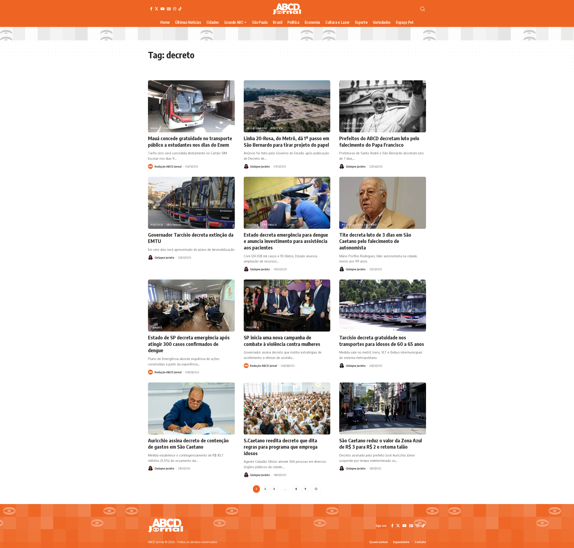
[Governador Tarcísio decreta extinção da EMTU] (191, 203)
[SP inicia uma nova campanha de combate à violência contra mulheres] (287, 305)
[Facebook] (151, 9)
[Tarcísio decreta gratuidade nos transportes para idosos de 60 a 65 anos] (382, 305)
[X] (156, 9)
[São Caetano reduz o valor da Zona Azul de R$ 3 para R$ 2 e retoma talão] (382, 408)
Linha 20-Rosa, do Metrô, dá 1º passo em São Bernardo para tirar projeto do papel (286, 141)
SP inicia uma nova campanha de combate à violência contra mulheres (282, 340)
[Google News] (169, 9)
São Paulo (173, 224)
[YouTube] (162, 9)
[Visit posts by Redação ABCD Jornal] (150, 166)
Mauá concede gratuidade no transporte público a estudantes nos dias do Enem (190, 141)
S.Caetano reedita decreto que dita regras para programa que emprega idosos (280, 446)
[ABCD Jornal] (287, 9)
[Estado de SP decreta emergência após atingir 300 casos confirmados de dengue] (191, 305)
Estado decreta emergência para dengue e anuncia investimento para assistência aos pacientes (286, 241)
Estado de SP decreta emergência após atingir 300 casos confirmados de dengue (189, 343)
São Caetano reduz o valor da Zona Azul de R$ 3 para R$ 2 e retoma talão (380, 443)
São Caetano (367, 224)
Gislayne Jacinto (260, 166)
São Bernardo (256, 128)
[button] (422, 9)
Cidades (167, 128)
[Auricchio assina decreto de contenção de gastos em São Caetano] (191, 408)
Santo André (353, 128)
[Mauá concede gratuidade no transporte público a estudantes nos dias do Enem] (191, 106)
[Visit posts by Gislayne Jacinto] (246, 166)
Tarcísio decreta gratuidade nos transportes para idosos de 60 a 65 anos (381, 340)
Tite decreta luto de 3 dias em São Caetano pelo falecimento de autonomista (375, 241)
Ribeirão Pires (393, 123)
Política (277, 128)
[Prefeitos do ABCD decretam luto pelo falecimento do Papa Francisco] (382, 106)
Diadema (363, 123)
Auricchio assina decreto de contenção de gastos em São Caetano (188, 443)
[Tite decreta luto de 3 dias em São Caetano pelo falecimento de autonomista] (382, 203)
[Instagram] (174, 9)
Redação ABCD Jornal (167, 166)
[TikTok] (180, 9)
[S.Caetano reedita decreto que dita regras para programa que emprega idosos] (287, 408)
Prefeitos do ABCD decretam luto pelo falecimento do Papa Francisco (379, 141)
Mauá (154, 128)
